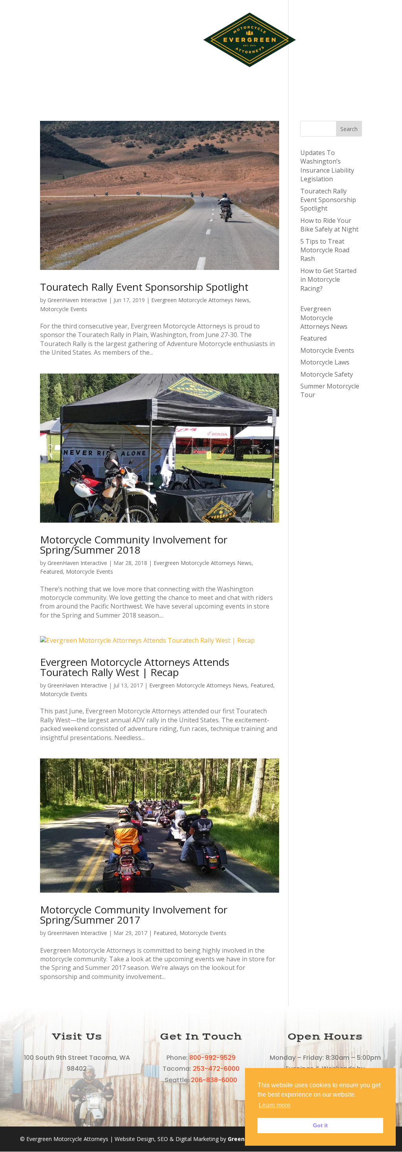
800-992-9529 (212, 1057)
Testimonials (326, 39)
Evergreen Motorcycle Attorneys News (200, 300)
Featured (51, 571)
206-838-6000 (214, 1080)
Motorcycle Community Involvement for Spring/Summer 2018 (133, 544)
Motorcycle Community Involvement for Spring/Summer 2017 (133, 914)
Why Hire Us (90, 39)
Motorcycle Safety (326, 374)
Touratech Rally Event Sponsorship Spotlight (144, 287)
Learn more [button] (275, 1105)
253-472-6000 (216, 1068)
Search (349, 129)
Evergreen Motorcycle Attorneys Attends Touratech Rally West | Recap (134, 667)
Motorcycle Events (63, 309)
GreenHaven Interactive (77, 300)
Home (54, 39)
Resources (171, 39)
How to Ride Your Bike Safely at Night (329, 224)
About (135, 39)
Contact (210, 70)
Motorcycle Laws (324, 362)
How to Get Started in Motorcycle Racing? (328, 279)
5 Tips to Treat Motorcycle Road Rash (324, 250)
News (178, 70)
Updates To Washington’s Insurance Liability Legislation (327, 165)
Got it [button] (320, 1125)
